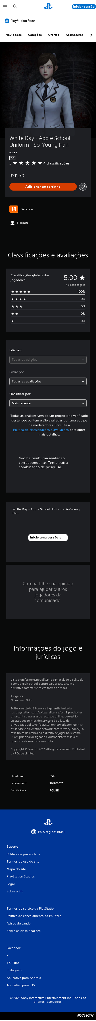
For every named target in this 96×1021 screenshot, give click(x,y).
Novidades (14, 35)
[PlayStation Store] (21, 20)
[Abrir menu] (5, 6)
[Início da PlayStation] (48, 6)
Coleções (35, 35)
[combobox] (48, 360)
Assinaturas (74, 35)
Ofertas (53, 35)
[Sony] (86, 1019)
